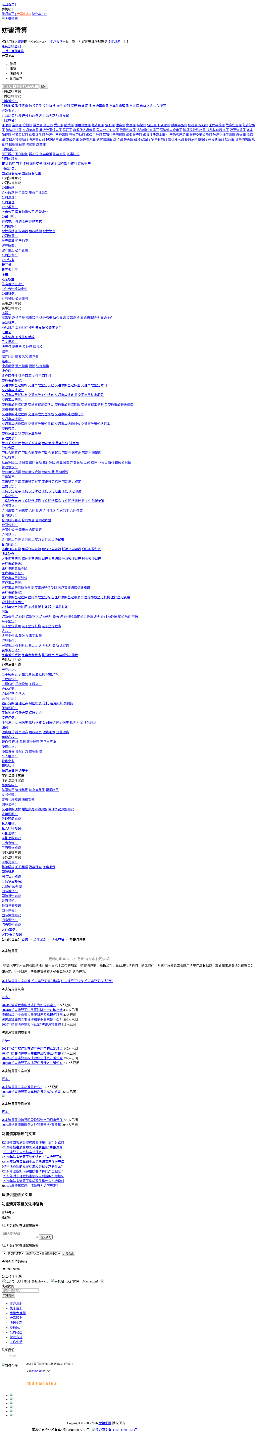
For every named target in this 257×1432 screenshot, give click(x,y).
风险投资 (35, 703)
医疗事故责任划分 (14, 578)
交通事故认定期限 (91, 395)
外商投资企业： (13, 284)
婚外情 (112, 616)
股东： (6, 274)
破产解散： (10, 245)
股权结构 (35, 231)
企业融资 (62, 732)
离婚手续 (18, 318)
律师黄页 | (9, 14)
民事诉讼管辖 (11, 655)
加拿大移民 (37, 790)
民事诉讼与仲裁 (66, 655)
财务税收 (8, 298)
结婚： (6, 611)
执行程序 (48, 655)
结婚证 (20, 616)
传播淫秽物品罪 (17, 139)
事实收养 (35, 636)
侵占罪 (48, 125)
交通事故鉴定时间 (94, 385)
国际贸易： (10, 872)
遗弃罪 (120, 125)
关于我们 (16, 1308)
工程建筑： (10, 679)
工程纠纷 (8, 684)
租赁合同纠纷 (31, 549)
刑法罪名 (57, 939)
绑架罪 (141, 125)
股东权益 (8, 279)
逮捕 (81, 106)
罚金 (54, 163)
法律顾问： (10, 814)
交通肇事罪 (30, 130)
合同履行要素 (11, 520)
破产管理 (21, 250)
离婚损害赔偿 (90, 318)
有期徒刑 (22, 163)
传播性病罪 (128, 130)
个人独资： (10, 756)
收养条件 (8, 636)
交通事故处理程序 (14, 414)
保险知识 (35, 713)
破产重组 (8, 250)
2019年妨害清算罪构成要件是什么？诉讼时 (32, 1063)
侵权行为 (21, 751)
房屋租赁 (38, 674)
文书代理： (10, 794)
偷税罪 (193, 125)
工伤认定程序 (11, 491)
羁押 (88, 106)
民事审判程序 (31, 655)
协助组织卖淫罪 (148, 130)
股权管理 (49, 231)
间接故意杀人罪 (50, 130)
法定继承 (42, 366)
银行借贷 (35, 722)
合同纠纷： (10, 544)
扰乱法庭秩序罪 (217, 130)
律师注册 (16, 1303)
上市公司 (8, 212)
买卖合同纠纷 (11, 549)
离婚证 (6, 318)
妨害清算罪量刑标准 (45, 981)
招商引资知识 (11, 925)
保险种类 (8, 713)
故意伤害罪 (234, 125)
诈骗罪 (6, 125)
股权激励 (8, 231)
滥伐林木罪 (176, 139)
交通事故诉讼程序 (14, 424)
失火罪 (128, 139)
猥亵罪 (230, 139)
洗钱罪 (30, 144)
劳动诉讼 (61, 472)
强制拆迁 (21, 645)
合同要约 (35, 510)
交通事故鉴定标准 (67, 385)
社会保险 (8, 462)
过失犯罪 (159, 106)
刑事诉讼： (10, 101)
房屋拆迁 (8, 645)
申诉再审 (98, 106)
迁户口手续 (43, 375)
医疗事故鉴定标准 (41, 597)
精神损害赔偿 (31, 558)
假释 (74, 106)
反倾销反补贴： (13, 881)
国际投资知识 (11, 896)
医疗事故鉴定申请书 (69, 597)
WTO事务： (10, 929)
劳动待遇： (10, 457)
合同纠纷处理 (91, 549)
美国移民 (8, 790)
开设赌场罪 (216, 139)
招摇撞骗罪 (17, 144)
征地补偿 (34, 607)
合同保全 (28, 520)
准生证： (8, 332)
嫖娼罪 (203, 125)
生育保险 (49, 462)
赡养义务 (21, 356)
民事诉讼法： (11, 650)
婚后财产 (8, 327)
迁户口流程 (26, 375)
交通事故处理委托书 (69, 414)
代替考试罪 (20, 134)
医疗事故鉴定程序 (14, 597)
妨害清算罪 (104, 139)
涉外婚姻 (100, 616)
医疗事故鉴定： (13, 592)
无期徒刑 (36, 163)
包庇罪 (152, 125)
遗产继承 (21, 366)
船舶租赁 (21, 867)
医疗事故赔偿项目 (44, 587)
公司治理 (8, 202)
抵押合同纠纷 (71, 549)
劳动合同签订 (11, 452)
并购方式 (35, 221)
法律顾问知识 (11, 819)
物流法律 (8, 770)
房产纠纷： (10, 669)
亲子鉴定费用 (11, 626)
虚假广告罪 (94, 134)
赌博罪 (69, 125)
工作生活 (16, 1342)
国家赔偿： (10, 168)
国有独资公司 (25, 212)
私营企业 (41, 212)
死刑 (46, 163)
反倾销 (6, 886)
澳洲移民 (21, 790)
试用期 (74, 443)
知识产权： (10, 737)
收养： (6, 631)
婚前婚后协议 (83, 616)
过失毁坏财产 (91, 558)
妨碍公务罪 (71, 139)
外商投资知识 (11, 905)
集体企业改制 (38, 192)
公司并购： (10, 216)
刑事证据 (132, 106)
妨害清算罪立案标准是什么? (22, 1087)
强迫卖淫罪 (88, 139)
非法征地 (61, 607)
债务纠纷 (90, 722)
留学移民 (52, 790)
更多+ (6, 997)
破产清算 (8, 240)
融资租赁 (8, 732)
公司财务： (10, 293)
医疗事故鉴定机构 (97, 597)
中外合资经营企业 (14, 289)
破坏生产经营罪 (57, 134)
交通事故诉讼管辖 (41, 424)
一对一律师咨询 (13, 51)
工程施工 (35, 684)
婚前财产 (55, 327)
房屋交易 (24, 674)
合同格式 (21, 510)
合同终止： (10, 534)
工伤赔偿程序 (51, 501)
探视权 (38, 346)
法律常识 (39, 939)
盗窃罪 (17, 125)
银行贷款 (8, 703)
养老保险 (76, 462)
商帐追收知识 (11, 838)
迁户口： (8, 371)
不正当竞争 (48, 741)
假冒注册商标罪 (114, 134)
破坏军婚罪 (142, 139)
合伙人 (20, 693)
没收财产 (84, 163)
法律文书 (28, 799)
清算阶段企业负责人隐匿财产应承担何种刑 (32, 1014)
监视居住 (35, 106)
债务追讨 (8, 722)
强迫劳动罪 (77, 134)
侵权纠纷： (10, 746)
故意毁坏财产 (71, 558)
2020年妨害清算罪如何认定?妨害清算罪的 (31, 1024)
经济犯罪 (98, 125)
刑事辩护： (10, 149)
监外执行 (49, 106)
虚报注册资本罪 (154, 134)
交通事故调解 (11, 809)
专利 (22, 741)
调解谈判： (10, 804)
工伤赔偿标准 (94, 501)
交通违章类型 (11, 433)
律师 (21, 41)
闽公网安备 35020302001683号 (116, 1430)
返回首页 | (9, 4)
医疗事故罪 (217, 125)
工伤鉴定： (10, 477)
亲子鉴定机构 (31, 626)
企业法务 (8, 260)
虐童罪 (41, 144)
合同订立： (10, 505)
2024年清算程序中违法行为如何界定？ (29, 1005)
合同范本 (16, 78)
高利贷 (68, 703)
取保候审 (21, 106)
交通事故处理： (13, 409)
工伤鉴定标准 (51, 481)
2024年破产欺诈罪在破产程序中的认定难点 (32, 1048)
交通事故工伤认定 (41, 395)
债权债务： (10, 717)
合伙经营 (8, 693)
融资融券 (21, 732)
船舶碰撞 (8, 867)
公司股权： (10, 226)
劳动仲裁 (48, 472)
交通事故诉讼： (13, 419)
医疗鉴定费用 (120, 597)
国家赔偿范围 (31, 173)
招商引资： (10, 920)
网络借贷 (62, 722)
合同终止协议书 (53, 539)
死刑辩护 (21, 154)
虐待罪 (118, 139)
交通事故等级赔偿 (120, 404)
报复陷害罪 (54, 139)
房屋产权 (52, 674)
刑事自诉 (45, 154)
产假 (135, 616)
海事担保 (49, 867)
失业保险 (62, 462)
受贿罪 (58, 125)
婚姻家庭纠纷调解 (34, 809)
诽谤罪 (38, 125)
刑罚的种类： (11, 159)
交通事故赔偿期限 (67, 404)
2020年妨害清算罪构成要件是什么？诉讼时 (32, 1058)
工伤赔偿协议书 (73, 501)
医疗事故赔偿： (13, 583)
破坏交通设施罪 (201, 134)
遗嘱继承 (8, 366)
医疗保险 (35, 462)
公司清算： (10, 236)
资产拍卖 (21, 240)
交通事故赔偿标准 (14, 404)
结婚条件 (8, 616)
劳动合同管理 (91, 452)
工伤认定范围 (51, 491)
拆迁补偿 (49, 645)
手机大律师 (18, 1313)
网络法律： (10, 766)
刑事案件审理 (115, 106)
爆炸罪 (241, 134)
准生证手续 (26, 337)
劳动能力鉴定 (71, 481)
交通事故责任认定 (14, 395)
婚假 (56, 616)
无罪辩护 (8, 154)
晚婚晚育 (124, 616)
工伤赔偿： (10, 496)
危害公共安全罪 (107, 130)
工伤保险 (21, 462)
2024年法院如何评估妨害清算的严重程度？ (33, 1171)
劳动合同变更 (31, 452)
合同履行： (10, 515)
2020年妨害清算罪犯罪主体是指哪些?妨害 (31, 1053)
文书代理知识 (11, 799)
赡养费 (34, 356)
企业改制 (8, 192)
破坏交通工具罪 (224, 134)
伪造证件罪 (37, 134)
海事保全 (35, 867)
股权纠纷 (21, 231)
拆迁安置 (62, 645)
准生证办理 (10, 337)
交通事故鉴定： (13, 380)
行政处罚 (35, 115)
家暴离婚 (73, 318)
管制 (5, 163)
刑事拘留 (8, 106)
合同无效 (21, 530)
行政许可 (21, 115)
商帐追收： (10, 833)
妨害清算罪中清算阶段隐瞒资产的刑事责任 (32, 1120)
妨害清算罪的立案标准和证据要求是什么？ (32, 1019)
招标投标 (21, 684)
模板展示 (16, 1327)
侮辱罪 (131, 125)
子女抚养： (10, 342)
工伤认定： (10, 486)
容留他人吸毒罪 (84, 130)
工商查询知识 (11, 847)
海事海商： (10, 862)
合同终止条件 (11, 539)
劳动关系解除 (11, 443)
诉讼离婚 (45, 318)
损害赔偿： (10, 554)
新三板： (8, 265)
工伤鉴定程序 (31, 481)
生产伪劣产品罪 (177, 134)
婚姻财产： (10, 322)
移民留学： (10, 785)
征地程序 (48, 607)
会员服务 (16, 1318)
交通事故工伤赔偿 (94, 404)
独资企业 (8, 761)
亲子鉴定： (10, 621)
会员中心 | (24, 14)
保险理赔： (10, 708)
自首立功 (146, 106)
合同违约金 (43, 520)
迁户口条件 (10, 375)
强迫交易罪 (37, 139)
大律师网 (105, 1423)
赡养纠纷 (8, 356)
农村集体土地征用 (14, 607)
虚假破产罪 (134, 134)
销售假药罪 (159, 139)
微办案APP (39, 14)
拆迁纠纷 (35, 645)
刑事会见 (59, 154)
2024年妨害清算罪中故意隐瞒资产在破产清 (32, 1010)
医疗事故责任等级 (14, 568)
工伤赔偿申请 (11, 501)
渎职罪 (110, 125)
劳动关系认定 (31, 443)
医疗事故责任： (13, 573)
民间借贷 (21, 722)
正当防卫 (73, 154)
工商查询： (10, 843)
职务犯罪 (163, 125)
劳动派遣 (48, 443)
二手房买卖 (10, 674)
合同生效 (8, 530)
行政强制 (49, 115)
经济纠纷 (56, 703)
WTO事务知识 (12, 934)
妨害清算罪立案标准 (16, 981)
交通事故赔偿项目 (41, 404)
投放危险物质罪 (196, 139)
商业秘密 (33, 741)
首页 (25, 939)
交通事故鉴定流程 (41, 385)
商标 (15, 741)
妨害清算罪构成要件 (98, 981)
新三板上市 (10, 269)
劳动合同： (10, 448)
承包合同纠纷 (51, 549)
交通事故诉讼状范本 (95, 424)
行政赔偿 (8, 115)
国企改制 (21, 192)
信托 (46, 703)
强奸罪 (67, 130)
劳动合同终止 (71, 452)
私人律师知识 (11, 828)
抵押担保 (76, 722)
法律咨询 (113, 41)
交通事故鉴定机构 (14, 385)
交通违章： (10, 428)
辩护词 (34, 154)
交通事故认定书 (66, 395)
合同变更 (35, 530)
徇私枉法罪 (14, 130)
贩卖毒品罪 (179, 125)
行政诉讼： (10, 110)
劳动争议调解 (11, 472)
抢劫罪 (27, 125)
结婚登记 (32, 616)
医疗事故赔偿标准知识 (74, 587)
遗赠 (32, 366)
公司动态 (16, 1332)
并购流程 (21, 221)
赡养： (6, 351)
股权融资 (35, 732)
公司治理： (10, 197)
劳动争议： (10, 467)
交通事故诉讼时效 (67, 424)
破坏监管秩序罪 (194, 130)
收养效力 (21, 636)
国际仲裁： (10, 910)
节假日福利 (106, 462)
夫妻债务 (41, 327)
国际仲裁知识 (11, 915)
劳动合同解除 (51, 452)
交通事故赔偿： (13, 399)
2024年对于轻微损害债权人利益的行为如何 (33, 1176)
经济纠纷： (10, 698)
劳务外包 (61, 443)
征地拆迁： (10, 640)
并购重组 (8, 221)
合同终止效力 (31, 539)
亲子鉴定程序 (51, 626)
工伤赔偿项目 (31, 501)
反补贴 (17, 886)
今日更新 (16, 1322)
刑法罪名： (10, 120)
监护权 (27, 346)
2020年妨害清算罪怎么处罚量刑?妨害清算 (31, 1124)
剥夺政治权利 (67, 163)
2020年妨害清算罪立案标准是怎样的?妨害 (31, 1092)
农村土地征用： (13, 602)
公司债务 (21, 298)
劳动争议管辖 (31, 472)
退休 (94, 462)
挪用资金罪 (83, 125)
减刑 (66, 106)
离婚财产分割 (25, 327)
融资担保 (49, 732)
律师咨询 (56, 41)
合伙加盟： (10, 689)
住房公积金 (123, 462)
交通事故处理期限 (41, 414)
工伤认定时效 (31, 491)
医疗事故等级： (13, 563)
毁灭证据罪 (238, 130)
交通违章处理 (31, 433)
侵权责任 (8, 751)
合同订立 (49, 510)
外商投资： (10, 900)
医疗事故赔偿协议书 (16, 587)
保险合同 (21, 713)
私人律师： (10, 823)
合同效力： (10, 525)
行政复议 (62, 115)
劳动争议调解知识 (61, 809)
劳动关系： (10, 438)
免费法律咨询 (11, 46)
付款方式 (16, 1337)
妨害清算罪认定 (72, 981)
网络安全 (21, 770)
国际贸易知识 (11, 876)
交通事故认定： (13, 390)
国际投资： (10, 891)
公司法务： (10, 255)
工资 (87, 462)
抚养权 (6, 346)
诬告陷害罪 (243, 139)
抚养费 (17, 346)
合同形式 (8, 510)
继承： (6, 361)
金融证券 (21, 703)
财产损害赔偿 (51, 558)
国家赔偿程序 (11, 173)
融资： (6, 727)
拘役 (12, 163)
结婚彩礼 (45, 616)
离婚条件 (106, 318)
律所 (13, 68)
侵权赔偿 (35, 751)
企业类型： (10, 207)
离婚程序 (32, 318)
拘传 (59, 106)
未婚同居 (66, 616)
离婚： (6, 313)
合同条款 (76, 510)
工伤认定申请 (71, 491)
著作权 (6, 741)
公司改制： (10, 187)
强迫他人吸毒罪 (171, 130)
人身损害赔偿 (11, 558)
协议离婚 (59, 318)
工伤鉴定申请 (11, 481)
